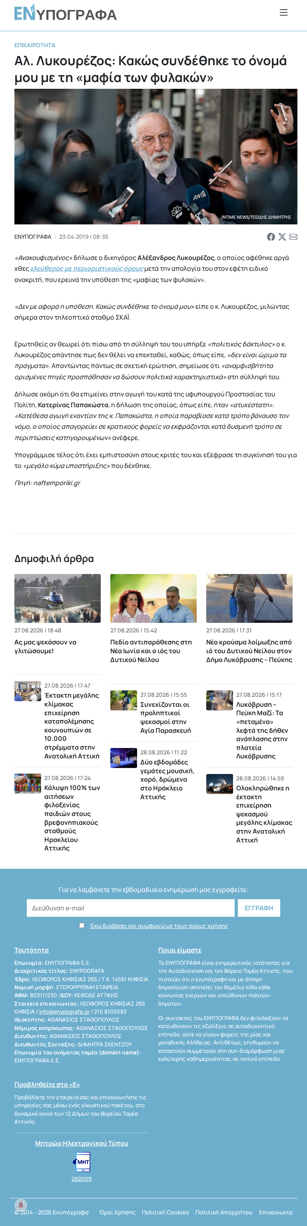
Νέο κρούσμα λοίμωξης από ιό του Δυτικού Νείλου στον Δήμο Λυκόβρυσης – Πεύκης (249, 651)
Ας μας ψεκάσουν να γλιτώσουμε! (45, 646)
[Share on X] (282, 237)
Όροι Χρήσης (117, 1212)
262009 (82, 1178)
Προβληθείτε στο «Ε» (47, 1084)
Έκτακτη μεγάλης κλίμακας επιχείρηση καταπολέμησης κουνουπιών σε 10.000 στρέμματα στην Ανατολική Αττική (72, 725)
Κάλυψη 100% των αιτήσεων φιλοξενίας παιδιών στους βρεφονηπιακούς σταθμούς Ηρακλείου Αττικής (72, 817)
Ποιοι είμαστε (179, 950)
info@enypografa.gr (64, 1011)
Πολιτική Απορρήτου (224, 1212)
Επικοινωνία (276, 1212)
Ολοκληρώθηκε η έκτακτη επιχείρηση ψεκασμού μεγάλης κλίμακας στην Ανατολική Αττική (264, 814)
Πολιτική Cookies (165, 1212)
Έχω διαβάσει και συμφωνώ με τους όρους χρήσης (159, 926)
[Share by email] (293, 237)
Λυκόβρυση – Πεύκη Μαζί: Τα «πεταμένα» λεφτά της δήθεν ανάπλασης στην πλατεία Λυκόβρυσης (262, 730)
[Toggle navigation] (284, 12)
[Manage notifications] (20, 1205)
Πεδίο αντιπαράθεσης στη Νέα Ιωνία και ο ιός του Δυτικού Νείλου (151, 651)
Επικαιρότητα (35, 45)
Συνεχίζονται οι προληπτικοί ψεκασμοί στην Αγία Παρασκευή (165, 717)
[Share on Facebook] (271, 237)
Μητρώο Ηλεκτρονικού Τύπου (81, 1143)
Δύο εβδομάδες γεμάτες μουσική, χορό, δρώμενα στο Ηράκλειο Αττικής (167, 779)
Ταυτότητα (31, 950)
